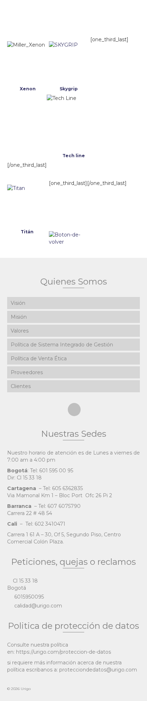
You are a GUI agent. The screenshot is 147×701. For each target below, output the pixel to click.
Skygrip (69, 88)
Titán (27, 231)
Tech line (73, 155)
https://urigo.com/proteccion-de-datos (63, 652)
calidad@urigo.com (37, 605)
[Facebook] (74, 409)
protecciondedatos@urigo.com (98, 670)
